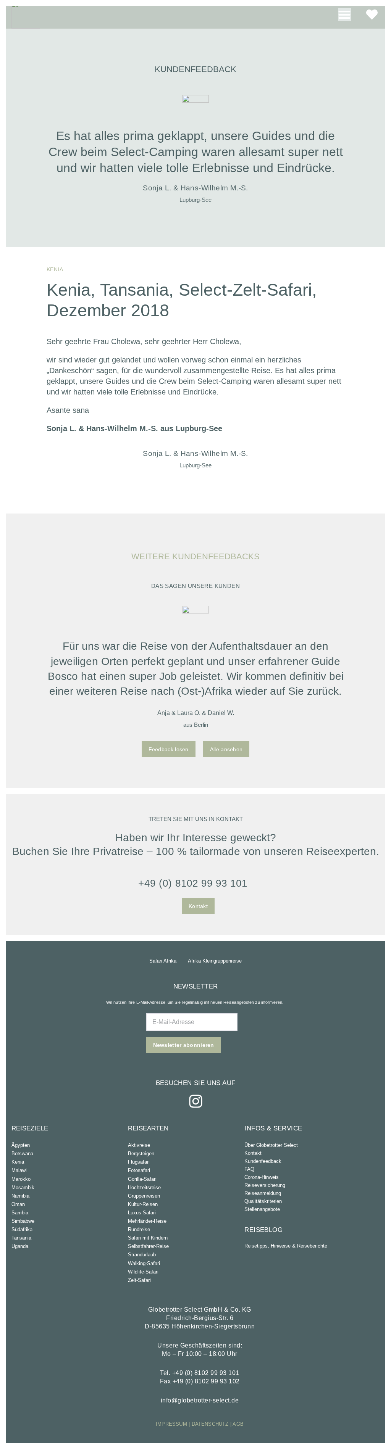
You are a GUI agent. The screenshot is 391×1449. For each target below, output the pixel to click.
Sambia (19, 1213)
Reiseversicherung (264, 1185)
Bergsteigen (141, 1153)
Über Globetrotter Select (271, 1145)
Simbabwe (22, 1221)
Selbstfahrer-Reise (148, 1246)
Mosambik (22, 1187)
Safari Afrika (162, 961)
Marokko (21, 1179)
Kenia (17, 1162)
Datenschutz (210, 1424)
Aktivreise (139, 1145)
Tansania (21, 1238)
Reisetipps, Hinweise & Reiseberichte (285, 1246)
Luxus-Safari (142, 1213)
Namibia (20, 1196)
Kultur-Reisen (143, 1204)
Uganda (19, 1246)
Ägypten (20, 1145)
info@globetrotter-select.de (200, 1400)
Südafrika (21, 1229)
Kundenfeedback (262, 1161)
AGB (238, 1424)
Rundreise (139, 1229)
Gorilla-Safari (142, 1179)
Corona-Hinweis (261, 1177)
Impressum (171, 1424)
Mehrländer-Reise (147, 1221)
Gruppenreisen (144, 1196)
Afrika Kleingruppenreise (215, 961)
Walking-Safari (144, 1263)
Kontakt (253, 1153)
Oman (18, 1204)
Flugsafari (139, 1162)
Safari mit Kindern (148, 1238)
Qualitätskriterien (263, 1201)
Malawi (19, 1170)
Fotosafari (139, 1170)
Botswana (22, 1153)
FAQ (249, 1169)
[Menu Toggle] (344, 14)
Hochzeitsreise (144, 1187)
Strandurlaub (142, 1254)
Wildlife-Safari (143, 1272)
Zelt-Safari (139, 1280)
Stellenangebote (262, 1209)
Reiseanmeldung (262, 1193)
